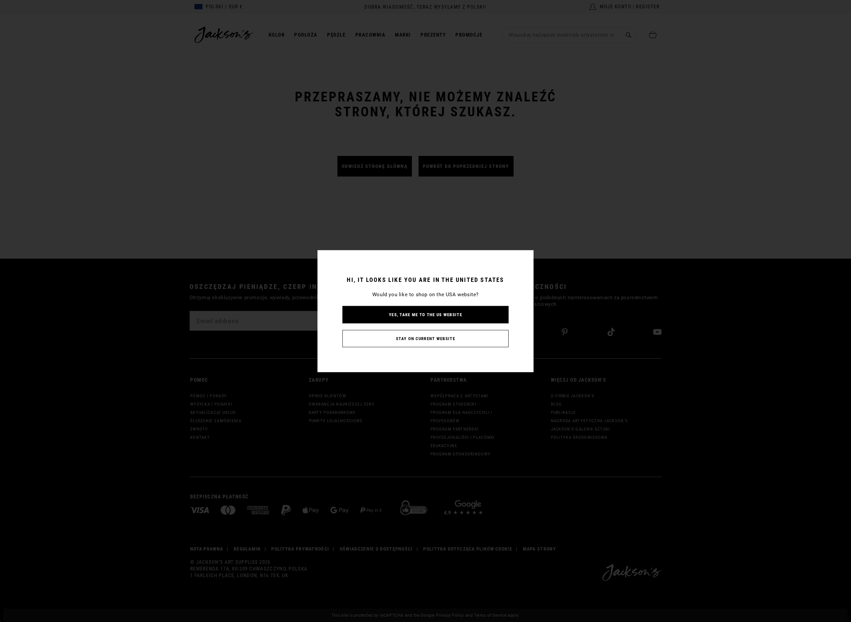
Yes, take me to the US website (425, 314)
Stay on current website (425, 338)
